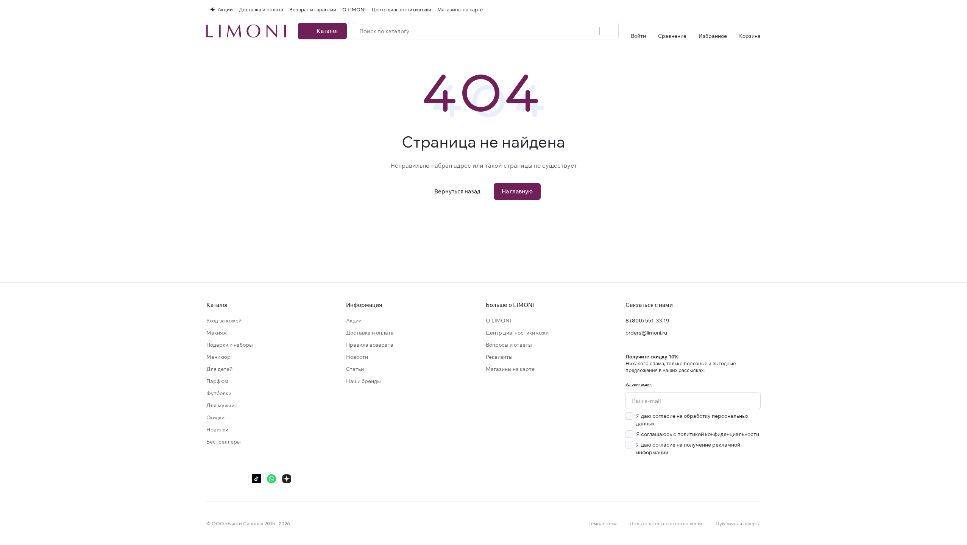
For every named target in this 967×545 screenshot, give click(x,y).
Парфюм (217, 381)
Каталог (217, 304)
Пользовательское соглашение (666, 523)
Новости (357, 356)
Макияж (216, 332)
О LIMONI (498, 320)
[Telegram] (226, 478)
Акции (354, 320)
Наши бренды (363, 381)
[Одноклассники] (241, 478)
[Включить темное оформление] (758, 9)
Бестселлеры (223, 441)
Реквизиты (499, 356)
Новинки (217, 429)
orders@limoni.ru (646, 332)
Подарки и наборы (229, 344)
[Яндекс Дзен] (286, 478)
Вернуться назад (457, 191)
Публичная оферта (738, 523)
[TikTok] (256, 478)
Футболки (218, 393)
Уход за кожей (224, 320)
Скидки (215, 417)
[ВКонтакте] (210, 478)
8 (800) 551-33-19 (647, 320)
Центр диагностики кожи (517, 332)
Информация (364, 304)
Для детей (219, 369)
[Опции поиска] (589, 31)
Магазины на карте (510, 369)
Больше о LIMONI (510, 304)
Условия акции (638, 384)
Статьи (355, 369)
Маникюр (218, 356)
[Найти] (608, 31)
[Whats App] (271, 478)
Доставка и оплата (370, 332)
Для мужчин (221, 405)
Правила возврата (369, 344)
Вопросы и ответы (509, 344)
